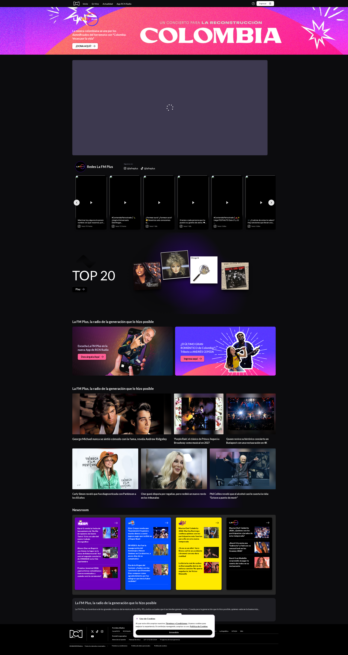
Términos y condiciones (119, 646)
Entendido (174, 632)
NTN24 (234, 631)
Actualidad (108, 3)
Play (78, 289)
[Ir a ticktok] (92, 631)
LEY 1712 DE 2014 (150, 640)
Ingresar (262, 3)
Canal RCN (116, 631)
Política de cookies (160, 646)
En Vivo (95, 3)
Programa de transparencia (170, 640)
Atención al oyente (119, 640)
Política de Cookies (199, 626)
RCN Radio (127, 631)
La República (224, 631)
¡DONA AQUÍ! (83, 46)
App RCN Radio (124, 3)
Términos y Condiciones (176, 623)
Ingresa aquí (191, 358)
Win (241, 631)
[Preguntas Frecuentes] (253, 3)
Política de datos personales (140, 646)
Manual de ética (134, 640)
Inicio (85, 3)
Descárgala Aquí (90, 356)
